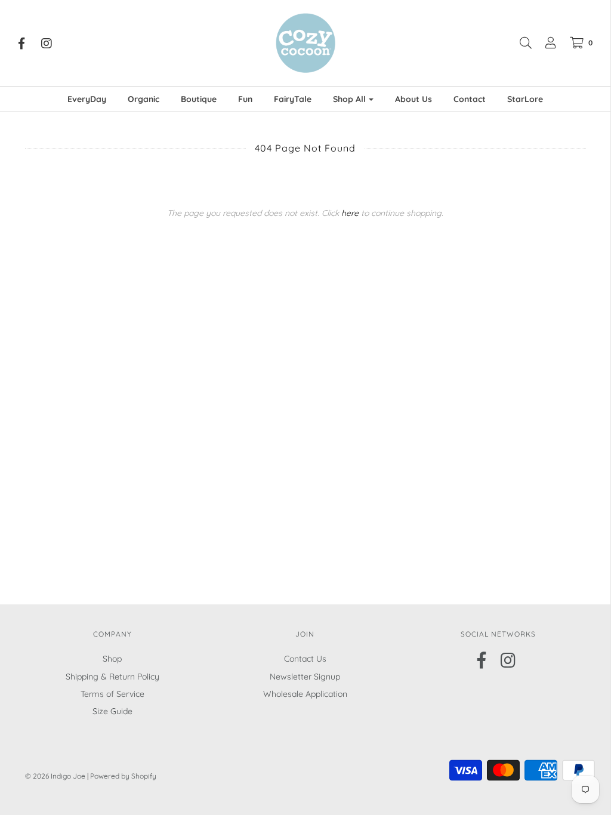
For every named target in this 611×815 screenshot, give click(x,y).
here (350, 213)
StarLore (525, 99)
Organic (143, 99)
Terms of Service (112, 694)
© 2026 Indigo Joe (55, 775)
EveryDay (86, 99)
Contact (469, 99)
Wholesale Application (305, 694)
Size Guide (112, 711)
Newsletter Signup (305, 676)
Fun (245, 99)
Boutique (199, 99)
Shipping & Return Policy (112, 676)
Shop (112, 658)
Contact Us (305, 658)
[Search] (520, 43)
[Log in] (544, 43)
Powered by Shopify (123, 775)
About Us (413, 99)
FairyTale (292, 99)
